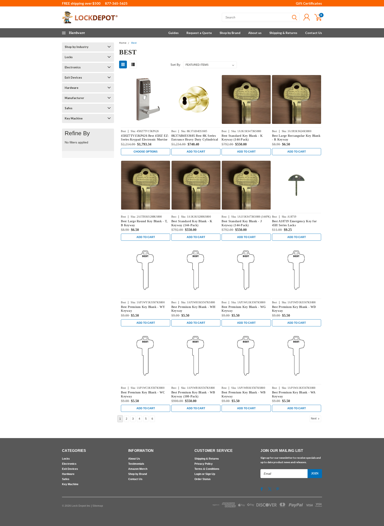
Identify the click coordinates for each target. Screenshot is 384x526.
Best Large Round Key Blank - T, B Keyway (144, 223)
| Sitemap (97, 505)
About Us (134, 458)
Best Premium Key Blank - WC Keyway (143, 394)
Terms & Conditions (206, 468)
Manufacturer (74, 98)
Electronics (73, 67)
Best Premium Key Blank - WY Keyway (143, 309)
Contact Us (313, 33)
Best (133, 43)
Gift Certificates (309, 3)
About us (255, 33)
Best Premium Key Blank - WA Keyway (293, 394)
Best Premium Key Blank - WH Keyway (193, 309)
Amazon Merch (137, 468)
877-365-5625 (116, 3)
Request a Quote (199, 33)
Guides (173, 33)
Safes (68, 108)
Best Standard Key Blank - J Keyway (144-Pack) (242, 223)
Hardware (71, 87)
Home (122, 43)
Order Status (202, 479)
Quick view (146, 99)
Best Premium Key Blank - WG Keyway (244, 309)
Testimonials (136, 463)
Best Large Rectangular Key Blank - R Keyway (296, 137)
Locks (69, 57)
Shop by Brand (230, 33)
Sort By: (175, 64)
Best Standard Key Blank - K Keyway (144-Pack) (242, 137)
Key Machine (74, 118)
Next (314, 418)
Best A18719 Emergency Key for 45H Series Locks (294, 223)
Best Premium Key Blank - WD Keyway (294, 309)
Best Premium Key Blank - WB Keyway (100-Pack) (193, 394)
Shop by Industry (76, 47)
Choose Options (146, 151)
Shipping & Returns (283, 33)
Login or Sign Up (204, 474)
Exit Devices (73, 77)
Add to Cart (196, 151)
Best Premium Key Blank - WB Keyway (243, 394)
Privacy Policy (203, 463)
